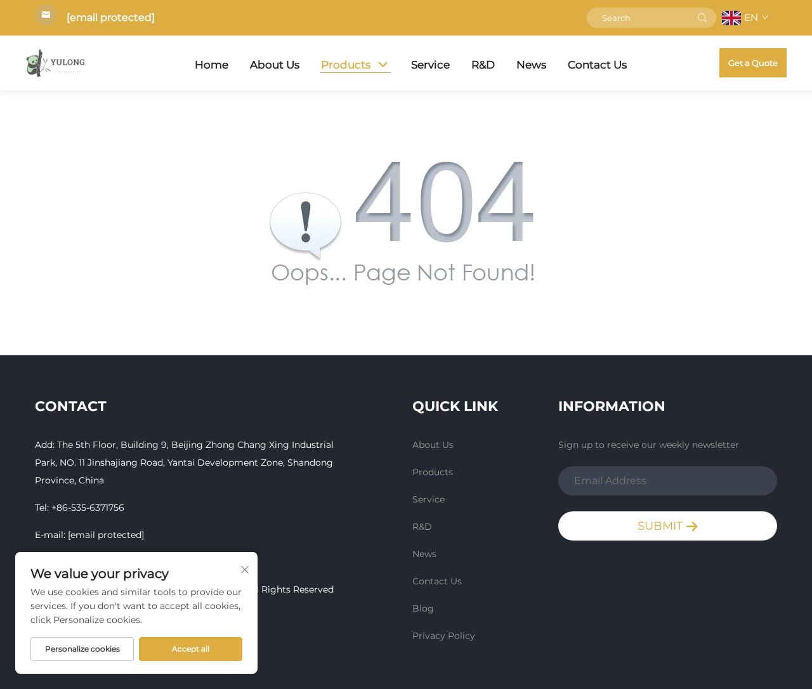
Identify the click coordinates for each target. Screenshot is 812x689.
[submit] (702, 18)
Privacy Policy (443, 635)
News (531, 64)
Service (430, 64)
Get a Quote (753, 63)
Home (211, 64)
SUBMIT (662, 526)
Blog (423, 608)
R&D (483, 64)
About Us (274, 64)
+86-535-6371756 (87, 507)
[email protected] (111, 17)
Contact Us (597, 64)
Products (345, 64)
